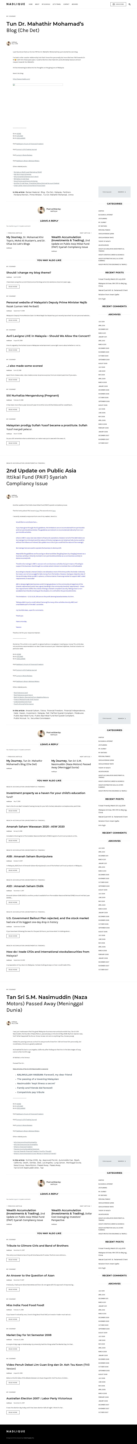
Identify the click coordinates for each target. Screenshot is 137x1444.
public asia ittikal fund (23, 716)
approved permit (50, 1160)
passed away (42, 1165)
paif (47, 713)
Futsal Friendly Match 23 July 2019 (111, 279)
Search (121, 192)
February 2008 (103, 428)
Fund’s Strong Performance (24, 704)
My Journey (11, 16)
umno (71, 195)
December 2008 (103, 390)
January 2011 (102, 337)
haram (22, 713)
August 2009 (102, 363)
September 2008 (104, 401)
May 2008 (101, 416)
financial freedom (55, 711)
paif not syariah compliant (61, 713)
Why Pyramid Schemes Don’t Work (26, 177)
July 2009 (101, 367)
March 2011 (102, 333)
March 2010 (102, 344)
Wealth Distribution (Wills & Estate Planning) (110, 260)
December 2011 (103, 329)
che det (49, 192)
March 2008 (102, 424)
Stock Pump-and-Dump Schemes (26, 181)
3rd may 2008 (32, 1160)
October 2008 (103, 397)
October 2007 (103, 443)
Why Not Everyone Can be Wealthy (26, 1144)
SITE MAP (20, 136)
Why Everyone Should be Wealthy (25, 1142)
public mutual (20, 718)
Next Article (85, 233)
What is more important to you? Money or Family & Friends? (35, 1153)
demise (33, 1163)
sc (28, 718)
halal (16, 713)
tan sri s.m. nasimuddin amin (26, 1168)
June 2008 (101, 413)
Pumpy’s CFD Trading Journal (26, 149)
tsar (42, 1168)
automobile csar (66, 1160)
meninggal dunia (73, 1163)
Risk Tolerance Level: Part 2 (23, 695)
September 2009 (103, 359)
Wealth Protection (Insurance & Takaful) (112, 264)
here (37, 511)
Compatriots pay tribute (30, 1092)
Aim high (102, 299)
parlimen (67, 192)
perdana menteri (21, 195)
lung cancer (59, 1163)
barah (76, 1160)
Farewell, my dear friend (44, 1074)
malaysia (58, 192)
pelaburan (79, 713)
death (25, 1163)
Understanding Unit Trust (23, 702)
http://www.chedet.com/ (21, 79)
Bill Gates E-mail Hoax (21, 179)
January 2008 (103, 432)
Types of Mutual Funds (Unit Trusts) (26, 699)
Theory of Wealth (104, 241)
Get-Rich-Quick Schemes (22, 174)
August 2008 (102, 405)
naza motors (30, 1165)
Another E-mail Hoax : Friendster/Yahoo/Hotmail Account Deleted (36, 183)
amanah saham (32, 711)
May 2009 (101, 375)
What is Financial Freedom (23, 1147)
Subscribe (120, 4)
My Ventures (102, 226)
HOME (19, 134)
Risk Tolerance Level (21, 693)
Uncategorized (103, 245)
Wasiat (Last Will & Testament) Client (113, 290)
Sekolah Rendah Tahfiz (106, 237)
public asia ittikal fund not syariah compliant (54, 716)
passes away (55, 1165)
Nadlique (15, 4)
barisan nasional (32, 192)
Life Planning (102, 218)
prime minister (36, 195)
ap (40, 1160)
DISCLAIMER (21, 138)
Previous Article (15, 233)
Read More (13, 286)
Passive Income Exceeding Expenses (26, 1149)
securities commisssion (40, 718)
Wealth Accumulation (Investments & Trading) (111, 250)
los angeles (47, 1163)
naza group (19, 1165)
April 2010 (101, 340)
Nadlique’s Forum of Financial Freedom (29, 144)
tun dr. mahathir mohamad (55, 195)
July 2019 (101, 321)
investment (31, 713)
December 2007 (103, 435)
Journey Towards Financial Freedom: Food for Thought (32, 1151)
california (18, 1163)
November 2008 (103, 394)
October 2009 (103, 356)
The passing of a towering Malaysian (38, 1079)
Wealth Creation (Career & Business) (111, 255)
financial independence (74, 711)
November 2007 (103, 439)
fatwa (43, 711)
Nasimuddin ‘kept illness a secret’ (36, 1083)
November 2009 (103, 352)
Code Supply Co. (29, 1438)
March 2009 (102, 382)
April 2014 (101, 325)
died (39, 1163)
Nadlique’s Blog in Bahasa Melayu (27, 161)
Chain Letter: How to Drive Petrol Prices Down (29, 186)
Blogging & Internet (105, 215)
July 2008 (101, 409)
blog (43, 192)
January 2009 (103, 386)
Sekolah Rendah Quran (106, 234)
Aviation (101, 211)
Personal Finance (104, 230)
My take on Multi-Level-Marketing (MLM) (28, 172)
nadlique (14, 42)
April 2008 (102, 420)
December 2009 (103, 348)
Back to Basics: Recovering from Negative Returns (31, 697)
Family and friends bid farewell (34, 1088)
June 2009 (101, 371)
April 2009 (101, 378)
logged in (16, 226)
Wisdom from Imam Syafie (108, 295)
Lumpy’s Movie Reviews (24, 155)
